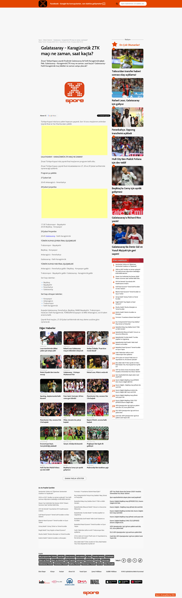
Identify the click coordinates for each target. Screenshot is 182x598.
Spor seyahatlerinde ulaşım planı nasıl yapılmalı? (125, 497)
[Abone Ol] (52, 115)
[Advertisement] (74, 140)
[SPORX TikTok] (140, 560)
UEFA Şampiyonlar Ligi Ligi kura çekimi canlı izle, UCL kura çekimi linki (127, 406)
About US (72, 571)
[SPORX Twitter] (134, 560)
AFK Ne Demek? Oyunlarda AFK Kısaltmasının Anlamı (125, 282)
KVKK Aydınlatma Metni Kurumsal (132, 571)
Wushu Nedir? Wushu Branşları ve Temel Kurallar (54, 534)
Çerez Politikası (96, 571)
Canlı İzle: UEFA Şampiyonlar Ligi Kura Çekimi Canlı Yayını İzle (127, 417)
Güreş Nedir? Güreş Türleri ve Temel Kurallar (53, 526)
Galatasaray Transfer (46, 564)
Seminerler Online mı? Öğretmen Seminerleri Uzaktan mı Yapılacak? (126, 265)
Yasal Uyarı (83, 571)
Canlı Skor (61, 556)
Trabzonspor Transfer (89, 564)
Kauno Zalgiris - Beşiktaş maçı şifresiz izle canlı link (126, 507)
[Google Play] (124, 583)
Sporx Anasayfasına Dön (165, 595)
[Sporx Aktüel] (43, 3)
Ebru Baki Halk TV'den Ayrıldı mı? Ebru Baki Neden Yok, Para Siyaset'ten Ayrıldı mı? (128, 365)
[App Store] (111, 583)
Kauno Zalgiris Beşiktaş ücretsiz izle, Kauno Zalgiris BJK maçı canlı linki (127, 391)
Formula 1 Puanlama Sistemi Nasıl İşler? (128, 317)
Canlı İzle (100, 564)
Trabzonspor (105, 560)
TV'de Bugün (109, 556)
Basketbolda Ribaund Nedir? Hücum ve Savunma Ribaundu (128, 333)
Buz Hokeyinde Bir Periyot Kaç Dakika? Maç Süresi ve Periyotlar (128, 323)
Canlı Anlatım (80, 556)
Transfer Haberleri (98, 556)
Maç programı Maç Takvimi (48, 556)
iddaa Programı (70, 560)
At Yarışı (88, 556)
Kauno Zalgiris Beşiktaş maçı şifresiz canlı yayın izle (126, 517)
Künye (52, 571)
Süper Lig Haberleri (57, 560)
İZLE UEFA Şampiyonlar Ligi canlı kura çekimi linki (126, 532)
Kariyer (61, 571)
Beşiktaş (97, 560)
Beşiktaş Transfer (74, 564)
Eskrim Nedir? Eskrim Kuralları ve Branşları (52, 538)
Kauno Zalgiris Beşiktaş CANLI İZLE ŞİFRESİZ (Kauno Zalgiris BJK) (126, 401)
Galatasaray (50, 236)
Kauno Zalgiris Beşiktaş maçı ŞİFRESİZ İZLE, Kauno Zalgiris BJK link (127, 381)
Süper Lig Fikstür (44, 560)
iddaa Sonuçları (109, 564)
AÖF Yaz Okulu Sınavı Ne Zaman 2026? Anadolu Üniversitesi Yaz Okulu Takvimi (128, 371)
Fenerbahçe (89, 560)
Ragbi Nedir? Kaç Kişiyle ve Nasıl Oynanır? (52, 530)
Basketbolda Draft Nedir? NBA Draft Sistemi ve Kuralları (127, 343)
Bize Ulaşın (42, 571)
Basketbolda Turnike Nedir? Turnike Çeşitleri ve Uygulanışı (127, 338)
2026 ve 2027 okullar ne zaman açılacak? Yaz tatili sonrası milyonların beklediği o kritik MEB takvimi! (128, 271)
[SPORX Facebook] (123, 560)
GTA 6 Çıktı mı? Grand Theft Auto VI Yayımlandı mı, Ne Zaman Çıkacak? (126, 358)
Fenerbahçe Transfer (61, 564)
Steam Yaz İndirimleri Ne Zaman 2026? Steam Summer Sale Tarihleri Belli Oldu (128, 277)
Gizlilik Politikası (111, 571)
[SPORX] (91, 593)
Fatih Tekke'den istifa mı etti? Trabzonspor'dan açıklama (125, 353)
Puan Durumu (70, 556)
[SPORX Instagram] (129, 560)
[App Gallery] (136, 583)
